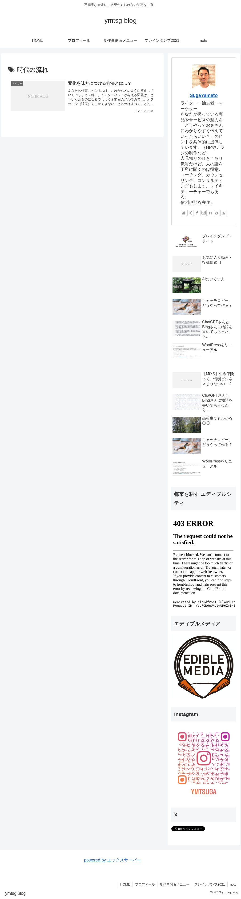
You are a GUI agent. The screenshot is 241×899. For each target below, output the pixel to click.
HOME (125, 884)
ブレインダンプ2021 (209, 884)
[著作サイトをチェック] (184, 213)
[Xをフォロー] (190, 213)
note (233, 884)
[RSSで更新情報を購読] (223, 213)
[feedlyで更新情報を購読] (217, 213)
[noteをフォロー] (210, 213)
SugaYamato (204, 95)
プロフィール (145, 884)
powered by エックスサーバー (112, 860)
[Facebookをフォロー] (197, 213)
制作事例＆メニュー (174, 884)
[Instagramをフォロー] (204, 213)
